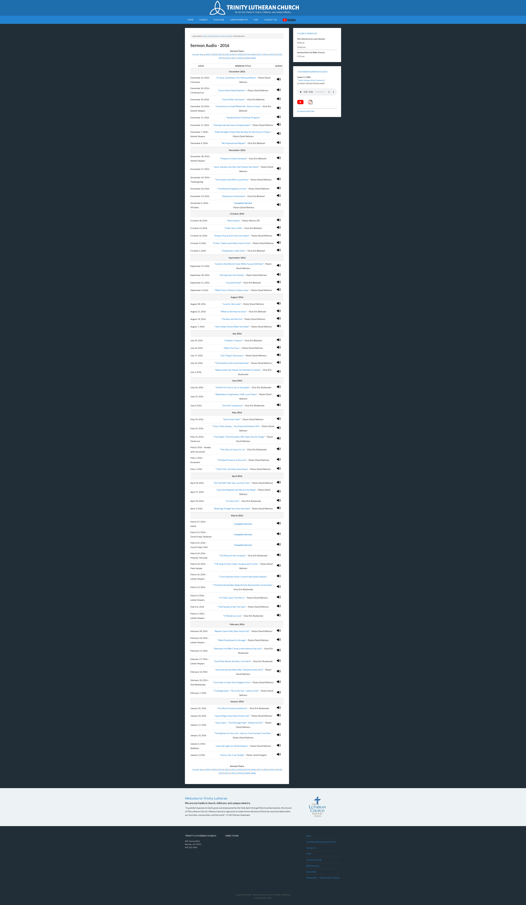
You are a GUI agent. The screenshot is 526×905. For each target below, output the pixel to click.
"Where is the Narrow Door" (233, 311)
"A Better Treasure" (233, 340)
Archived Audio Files (306, 111)
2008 (253, 58)
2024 (214, 54)
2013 (220, 58)
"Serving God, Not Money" (231, 275)
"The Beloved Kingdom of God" (232, 188)
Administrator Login (263, 898)
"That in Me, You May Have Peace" (231, 469)
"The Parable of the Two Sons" (231, 606)
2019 (246, 54)
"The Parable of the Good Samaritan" (231, 363)
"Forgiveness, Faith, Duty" (233, 250)
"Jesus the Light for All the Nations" (231, 746)
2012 (227, 58)
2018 (252, 54)
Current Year (198, 54)
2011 (233, 58)
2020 (240, 54)
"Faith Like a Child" (233, 228)
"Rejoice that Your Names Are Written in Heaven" (238, 370)
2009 (246, 58)
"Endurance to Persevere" (233, 196)
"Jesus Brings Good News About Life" (232, 715)
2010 (240, 58)
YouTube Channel (313, 860)
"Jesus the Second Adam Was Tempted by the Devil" (239, 669)
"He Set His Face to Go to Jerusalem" (232, 387)
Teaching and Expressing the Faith (321, 842)
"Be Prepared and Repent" (233, 143)
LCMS (308, 854)
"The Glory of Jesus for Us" (232, 449)
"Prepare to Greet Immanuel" (233, 158)
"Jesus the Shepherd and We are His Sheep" (236, 489)
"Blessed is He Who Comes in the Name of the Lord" (237, 648)
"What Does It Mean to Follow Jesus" (231, 290)
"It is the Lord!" (232, 501)
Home (308, 836)
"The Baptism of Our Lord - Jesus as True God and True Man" (242, 733)
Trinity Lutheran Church (263, 7)
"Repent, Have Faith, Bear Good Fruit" (232, 631)
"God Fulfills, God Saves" (233, 99)
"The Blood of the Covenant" (232, 555)
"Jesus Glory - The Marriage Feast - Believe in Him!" (239, 722)
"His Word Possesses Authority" (232, 708)
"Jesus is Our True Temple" (232, 755)
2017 (259, 54)
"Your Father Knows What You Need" (231, 326)
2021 (233, 54)
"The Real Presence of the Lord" (232, 460)
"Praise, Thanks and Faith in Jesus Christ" (232, 243)
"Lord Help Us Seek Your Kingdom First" (232, 682)
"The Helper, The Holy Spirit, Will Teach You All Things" (239, 436)
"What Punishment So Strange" (231, 640)
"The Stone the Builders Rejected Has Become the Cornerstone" (242, 585)
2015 (272, 54)
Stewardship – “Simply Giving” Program (322, 878)
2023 (220, 54)
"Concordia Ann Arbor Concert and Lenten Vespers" (243, 576)
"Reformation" (233, 220)
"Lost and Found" (233, 282)
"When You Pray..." (231, 348)
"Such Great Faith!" (232, 419)
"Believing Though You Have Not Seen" (231, 508)
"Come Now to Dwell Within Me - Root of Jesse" (238, 106)
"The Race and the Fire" (232, 319)
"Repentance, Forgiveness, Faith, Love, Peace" (236, 394)
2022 (227, 54)
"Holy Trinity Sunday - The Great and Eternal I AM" (236, 426)
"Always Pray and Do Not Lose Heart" (232, 235)
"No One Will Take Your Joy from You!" (231, 483)
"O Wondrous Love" (232, 615)
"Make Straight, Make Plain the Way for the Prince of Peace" (242, 132)
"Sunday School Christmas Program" (243, 117)
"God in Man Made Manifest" (232, 90)
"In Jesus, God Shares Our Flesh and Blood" (236, 77)
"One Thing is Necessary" (232, 355)
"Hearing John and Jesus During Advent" (232, 125)
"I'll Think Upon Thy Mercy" (231, 597)
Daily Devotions (313, 866)
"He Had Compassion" (232, 405)
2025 (207, 54)
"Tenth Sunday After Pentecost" (311, 80)
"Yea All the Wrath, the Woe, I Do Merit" (232, 661)
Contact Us (311, 848)
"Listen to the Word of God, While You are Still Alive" (239, 263)
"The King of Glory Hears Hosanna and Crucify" (236, 564)
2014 (278, 54)
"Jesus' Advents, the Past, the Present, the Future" (236, 166)
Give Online (311, 872)
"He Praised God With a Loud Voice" (232, 179)
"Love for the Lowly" (231, 304)
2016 (265, 54)
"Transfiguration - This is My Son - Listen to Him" (236, 690)
